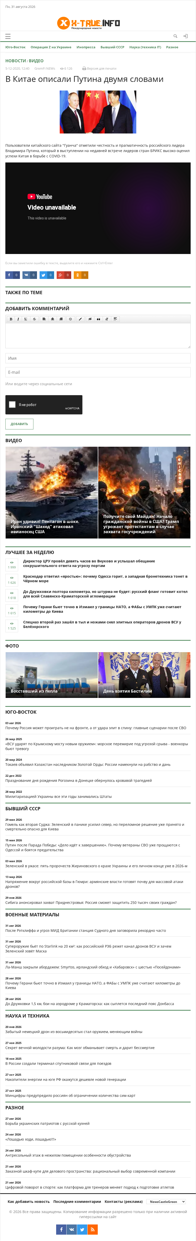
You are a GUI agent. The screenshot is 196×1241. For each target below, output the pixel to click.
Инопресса (86, 47)
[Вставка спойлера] (115, 319)
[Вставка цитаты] (98, 319)
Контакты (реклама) (124, 1201)
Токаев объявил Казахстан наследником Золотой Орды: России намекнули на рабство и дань (87, 764)
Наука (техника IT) (145, 47)
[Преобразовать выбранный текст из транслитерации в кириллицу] (107, 319)
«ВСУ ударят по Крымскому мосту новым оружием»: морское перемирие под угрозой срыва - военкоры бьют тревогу (96, 746)
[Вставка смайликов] (70, 319)
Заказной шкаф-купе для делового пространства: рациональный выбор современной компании (90, 1171)
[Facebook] (61, 1229)
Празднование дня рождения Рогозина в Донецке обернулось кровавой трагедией (78, 780)
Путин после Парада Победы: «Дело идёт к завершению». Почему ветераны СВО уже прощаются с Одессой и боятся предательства (92, 847)
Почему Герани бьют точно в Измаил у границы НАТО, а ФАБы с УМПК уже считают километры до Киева (102, 609)
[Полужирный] (11, 319)
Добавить (19, 424)
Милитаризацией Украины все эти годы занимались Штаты (58, 796)
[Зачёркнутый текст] (34, 319)
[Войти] (185, 36)
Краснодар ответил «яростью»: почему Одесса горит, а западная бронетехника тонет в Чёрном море (105, 579)
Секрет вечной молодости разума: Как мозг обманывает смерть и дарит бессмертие (80, 1047)
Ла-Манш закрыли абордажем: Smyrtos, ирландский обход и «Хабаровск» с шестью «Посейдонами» (93, 967)
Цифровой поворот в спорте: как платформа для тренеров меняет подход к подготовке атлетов (89, 1187)
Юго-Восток (15, 47)
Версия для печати (101, 68)
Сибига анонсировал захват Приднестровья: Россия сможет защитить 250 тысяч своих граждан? (91, 902)
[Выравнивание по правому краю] (61, 319)
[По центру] (52, 319)
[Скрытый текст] (90, 319)
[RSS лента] (93, 1229)
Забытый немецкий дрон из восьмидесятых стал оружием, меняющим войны (73, 1031)
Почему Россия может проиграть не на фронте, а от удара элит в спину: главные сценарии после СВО (95, 727)
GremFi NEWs (44, 68)
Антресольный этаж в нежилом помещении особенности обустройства (68, 1155)
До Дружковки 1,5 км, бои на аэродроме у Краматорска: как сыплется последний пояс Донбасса (89, 1003)
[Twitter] (82, 1229)
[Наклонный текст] (18, 319)
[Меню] (7, 36)
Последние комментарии (77, 1201)
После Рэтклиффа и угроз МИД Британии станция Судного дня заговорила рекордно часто (85, 930)
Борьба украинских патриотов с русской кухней (47, 1123)
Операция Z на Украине (51, 47)
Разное (172, 47)
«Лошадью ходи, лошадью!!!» (30, 1139)
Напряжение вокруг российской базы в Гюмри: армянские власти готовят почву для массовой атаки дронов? (94, 884)
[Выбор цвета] (80, 319)
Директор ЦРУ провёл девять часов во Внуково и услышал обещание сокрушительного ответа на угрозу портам (89, 563)
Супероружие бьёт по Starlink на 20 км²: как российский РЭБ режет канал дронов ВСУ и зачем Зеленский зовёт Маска (88, 948)
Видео (36, 61)
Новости (15, 61)
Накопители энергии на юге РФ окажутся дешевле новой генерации (65, 1079)
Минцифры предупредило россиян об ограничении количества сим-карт (70, 1095)
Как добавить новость (29, 1201)
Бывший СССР (112, 47)
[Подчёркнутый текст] (26, 319)
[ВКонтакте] (72, 1229)
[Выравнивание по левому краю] (44, 319)
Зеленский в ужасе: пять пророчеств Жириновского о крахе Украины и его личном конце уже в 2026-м (96, 865)
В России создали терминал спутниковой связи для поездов (58, 1063)
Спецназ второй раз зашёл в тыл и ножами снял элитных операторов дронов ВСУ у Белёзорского (102, 624)
